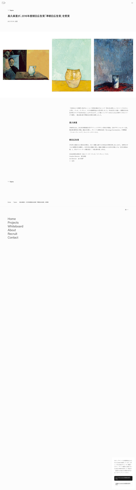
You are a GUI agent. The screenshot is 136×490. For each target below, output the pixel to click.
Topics (12, 10)
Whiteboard (15, 226)
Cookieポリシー (122, 464)
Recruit (12, 234)
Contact (13, 237)
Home (9, 202)
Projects (13, 222)
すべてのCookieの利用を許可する (122, 478)
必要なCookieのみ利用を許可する (122, 484)
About (12, 230)
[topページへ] (4, 3)
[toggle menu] (132, 3)
